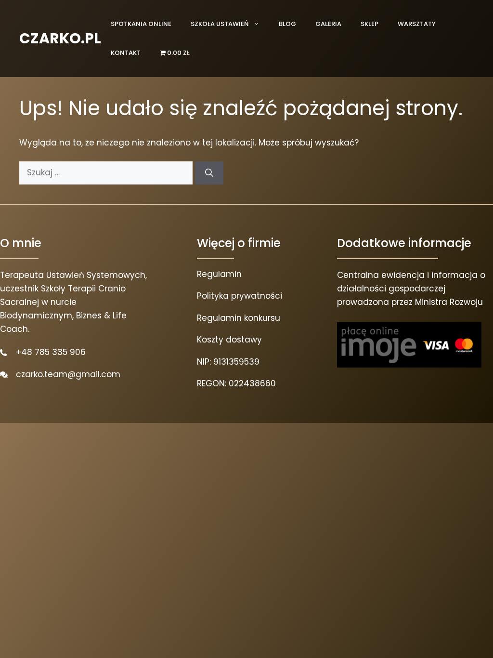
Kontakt (126, 52)
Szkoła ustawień (219, 23)
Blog (287, 23)
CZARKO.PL (60, 38)
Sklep (369, 23)
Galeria (328, 23)
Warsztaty (417, 23)
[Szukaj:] (107, 172)
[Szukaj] (209, 172)
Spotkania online (141, 23)
